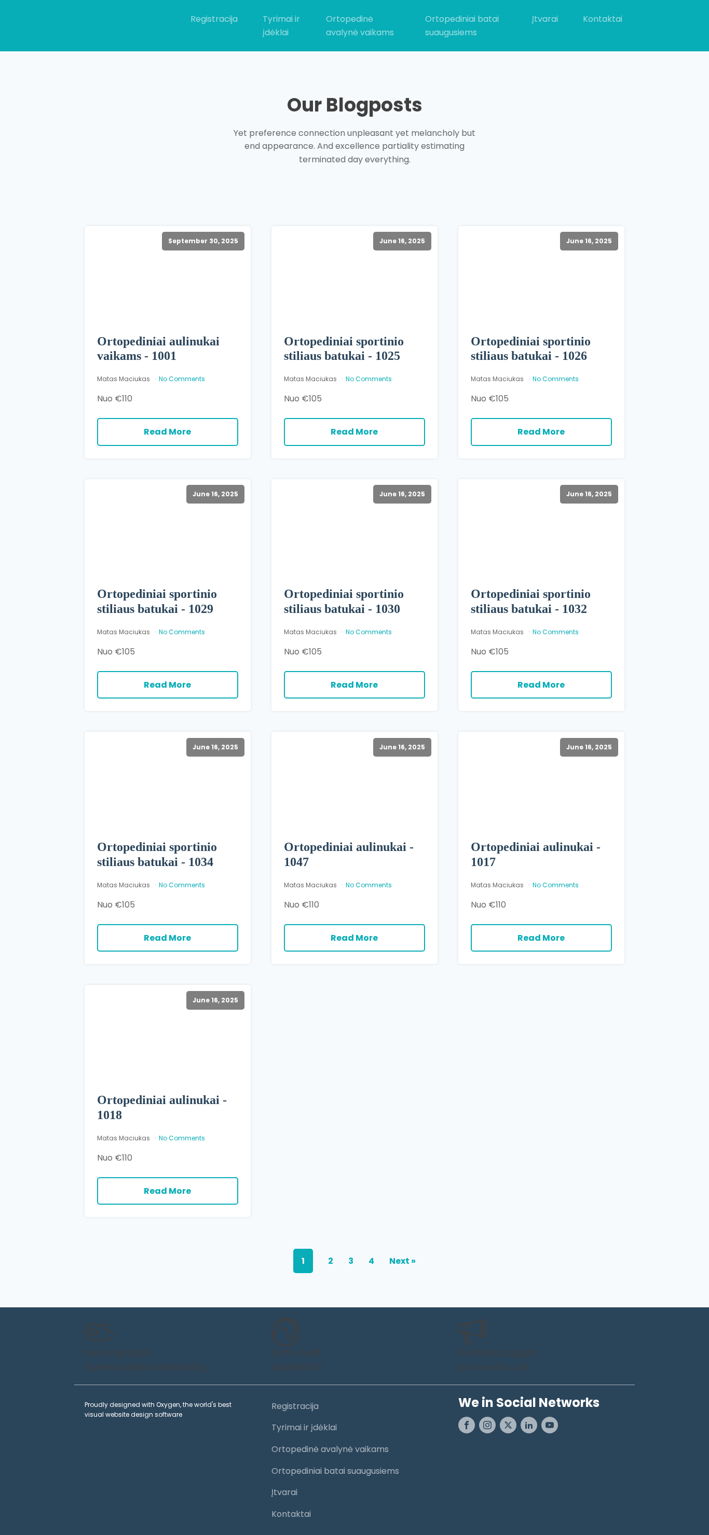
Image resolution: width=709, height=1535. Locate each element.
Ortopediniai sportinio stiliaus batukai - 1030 (344, 601)
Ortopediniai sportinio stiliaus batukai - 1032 (531, 601)
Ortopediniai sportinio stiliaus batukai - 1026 (531, 348)
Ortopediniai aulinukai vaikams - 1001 (158, 348)
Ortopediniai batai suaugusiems (462, 25)
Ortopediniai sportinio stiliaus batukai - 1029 (157, 601)
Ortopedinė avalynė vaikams (360, 25)
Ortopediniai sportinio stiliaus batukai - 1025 (344, 348)
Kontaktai (602, 19)
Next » (402, 1261)
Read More (167, 432)
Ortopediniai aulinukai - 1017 (536, 854)
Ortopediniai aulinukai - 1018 (162, 1107)
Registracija (214, 19)
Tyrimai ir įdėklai (281, 25)
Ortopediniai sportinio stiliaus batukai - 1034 (157, 854)
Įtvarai (545, 19)
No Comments (182, 378)
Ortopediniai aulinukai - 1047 (349, 854)
